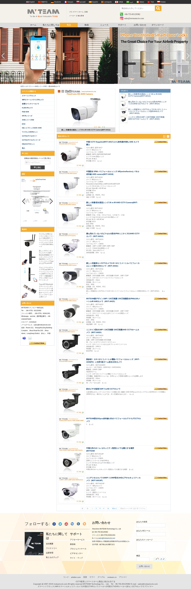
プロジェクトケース (78, 549)
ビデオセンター (76, 553)
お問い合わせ (140, 25)
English (32, 2)
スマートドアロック (29, 96)
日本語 (120, 2)
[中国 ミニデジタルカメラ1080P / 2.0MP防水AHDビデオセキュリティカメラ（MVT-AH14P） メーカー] (71, 490)
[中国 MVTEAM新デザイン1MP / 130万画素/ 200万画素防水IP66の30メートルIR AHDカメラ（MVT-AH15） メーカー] (71, 310)
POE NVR (25, 112)
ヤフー (92, 577)
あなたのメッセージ (144, 540)
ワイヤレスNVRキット (30, 132)
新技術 (72, 544)
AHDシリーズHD (41, 86)
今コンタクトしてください (37, 343)
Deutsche (57, 2)
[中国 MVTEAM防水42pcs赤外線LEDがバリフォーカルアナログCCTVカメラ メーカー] (71, 430)
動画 (87, 25)
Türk (152, 2)
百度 (85, 577)
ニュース (104, 25)
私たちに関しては (51, 25)
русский (82, 2)
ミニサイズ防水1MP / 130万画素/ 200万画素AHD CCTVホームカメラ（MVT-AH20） (146, 118)
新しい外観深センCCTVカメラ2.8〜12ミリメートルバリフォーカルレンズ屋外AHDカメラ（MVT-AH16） (147, 111)
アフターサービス (77, 540)
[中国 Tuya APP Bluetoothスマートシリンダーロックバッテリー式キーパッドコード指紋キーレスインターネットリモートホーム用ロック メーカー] (29, 290)
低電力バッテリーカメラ (30, 104)
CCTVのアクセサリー (29, 136)
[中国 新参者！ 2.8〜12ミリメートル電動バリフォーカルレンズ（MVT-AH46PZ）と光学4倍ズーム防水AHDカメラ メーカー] (71, 371)
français (70, 2)
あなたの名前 (141, 522)
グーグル (101, 577)
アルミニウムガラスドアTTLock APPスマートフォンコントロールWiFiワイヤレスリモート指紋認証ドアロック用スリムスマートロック (46, 274)
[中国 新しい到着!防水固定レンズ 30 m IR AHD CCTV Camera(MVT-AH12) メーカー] (86, 110)
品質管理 (49, 553)
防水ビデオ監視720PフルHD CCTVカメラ (103, 389)
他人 (23, 148)
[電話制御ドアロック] (95, 83)
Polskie (163, 2)
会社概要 (49, 544)
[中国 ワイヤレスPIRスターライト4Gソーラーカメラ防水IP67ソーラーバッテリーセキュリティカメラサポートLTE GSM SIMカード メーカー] (29, 240)
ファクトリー (51, 548)
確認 (138, 556)
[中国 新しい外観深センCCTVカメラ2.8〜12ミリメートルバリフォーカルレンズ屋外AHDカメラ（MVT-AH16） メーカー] (124, 112)
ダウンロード (158, 25)
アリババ (122, 577)
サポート (122, 25)
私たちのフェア (52, 557)
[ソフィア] (24, 338)
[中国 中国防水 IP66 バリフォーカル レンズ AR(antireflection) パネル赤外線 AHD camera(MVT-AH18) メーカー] (71, 183)
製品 (69, 25)
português (108, 2)
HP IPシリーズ (27, 116)
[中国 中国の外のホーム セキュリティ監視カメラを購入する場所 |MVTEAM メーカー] (71, 460)
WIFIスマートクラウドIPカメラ (33, 100)
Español (95, 2)
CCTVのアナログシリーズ (31, 140)
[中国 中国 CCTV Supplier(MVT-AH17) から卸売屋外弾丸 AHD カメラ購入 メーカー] (71, 154)
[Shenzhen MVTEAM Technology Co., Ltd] (45, 13)
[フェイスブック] (54, 524)
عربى (131, 2)
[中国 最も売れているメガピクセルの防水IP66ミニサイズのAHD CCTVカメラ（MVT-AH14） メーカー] (124, 104)
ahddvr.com (76, 577)
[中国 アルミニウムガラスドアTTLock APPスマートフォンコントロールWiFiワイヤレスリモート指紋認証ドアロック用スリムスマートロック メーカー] (29, 274)
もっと (99, 161)
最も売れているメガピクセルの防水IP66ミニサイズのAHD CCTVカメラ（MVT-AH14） (147, 103)
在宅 (22, 86)
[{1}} (23, 124)
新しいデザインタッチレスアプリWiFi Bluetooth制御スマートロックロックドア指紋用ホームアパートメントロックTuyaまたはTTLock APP (46, 257)
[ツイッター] (60, 524)
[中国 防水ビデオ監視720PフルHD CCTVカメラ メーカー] (71, 401)
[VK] (72, 524)
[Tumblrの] (78, 524)
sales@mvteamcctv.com (134, 18)
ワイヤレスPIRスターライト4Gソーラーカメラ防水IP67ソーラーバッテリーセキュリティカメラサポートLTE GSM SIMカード (46, 240)
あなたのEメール (143, 531)
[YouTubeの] (66, 524)
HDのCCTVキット (28, 144)
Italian (142, 2)
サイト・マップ (76, 558)
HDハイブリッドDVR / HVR (32, 128)
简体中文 (44, 2)
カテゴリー (29, 86)
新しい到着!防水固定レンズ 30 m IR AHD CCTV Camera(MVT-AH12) (85, 130)
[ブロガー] (84, 524)
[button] (188, 56)
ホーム (33, 25)
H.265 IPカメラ (27, 108)
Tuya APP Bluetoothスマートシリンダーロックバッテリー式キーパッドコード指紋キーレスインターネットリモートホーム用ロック (46, 290)
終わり (114, 508)
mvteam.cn (112, 577)
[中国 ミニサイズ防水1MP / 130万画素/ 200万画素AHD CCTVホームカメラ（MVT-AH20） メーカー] (124, 119)
